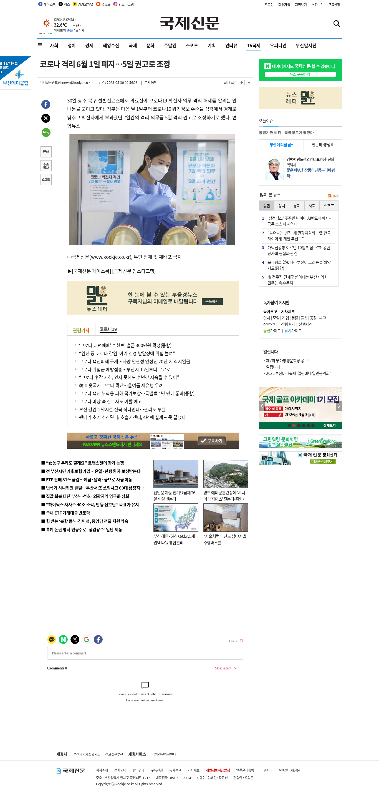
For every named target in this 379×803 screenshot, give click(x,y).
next (339, 406)
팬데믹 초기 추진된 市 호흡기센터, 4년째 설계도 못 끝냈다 (132, 417)
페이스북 (49, 4)
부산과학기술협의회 (86, 754)
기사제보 (193, 770)
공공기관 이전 (270, 133)
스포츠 (192, 45)
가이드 (272, 330)
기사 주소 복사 (46, 166)
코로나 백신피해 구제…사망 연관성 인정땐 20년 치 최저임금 (134, 361)
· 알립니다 (271, 367)
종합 (266, 205)
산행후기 (288, 324)
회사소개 (102, 770)
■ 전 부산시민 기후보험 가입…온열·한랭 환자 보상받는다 (91, 471)
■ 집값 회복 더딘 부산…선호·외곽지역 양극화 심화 (85, 496)
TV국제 (254, 45)
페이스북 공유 (46, 105)
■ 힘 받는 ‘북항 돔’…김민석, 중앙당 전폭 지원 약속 (84, 521)
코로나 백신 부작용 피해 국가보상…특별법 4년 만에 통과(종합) (136, 393)
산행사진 (305, 324)
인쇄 (46, 152)
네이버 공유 (46, 133)
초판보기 (318, 4)
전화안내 (120, 770)
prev (262, 406)
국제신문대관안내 (164, 754)
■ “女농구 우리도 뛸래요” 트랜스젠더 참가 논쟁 (82, 463)
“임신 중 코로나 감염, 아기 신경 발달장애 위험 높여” (127, 353)
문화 (150, 45)
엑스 (67, 4)
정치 (72, 45)
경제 (89, 45)
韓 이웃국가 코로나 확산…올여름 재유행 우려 (121, 385)
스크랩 (46, 180)
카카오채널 (85, 4)
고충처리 (266, 770)
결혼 (294, 317)
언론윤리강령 (245, 770)
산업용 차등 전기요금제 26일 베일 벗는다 (174, 496)
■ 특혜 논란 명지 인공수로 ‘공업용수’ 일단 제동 (81, 529)
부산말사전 (306, 45)
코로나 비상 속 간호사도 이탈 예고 (110, 401)
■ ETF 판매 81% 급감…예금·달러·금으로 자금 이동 (86, 479)
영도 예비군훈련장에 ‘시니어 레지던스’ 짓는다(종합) (224, 496)
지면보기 (301, 4)
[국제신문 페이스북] (91, 270)
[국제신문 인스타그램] (134, 270)
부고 (322, 317)
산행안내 (270, 324)
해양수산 (111, 45)
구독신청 (334, 4)
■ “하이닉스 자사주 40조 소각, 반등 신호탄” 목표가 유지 (90, 504)
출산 (303, 317)
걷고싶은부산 (114, 754)
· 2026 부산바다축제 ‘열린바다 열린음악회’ (296, 373)
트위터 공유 (46, 119)
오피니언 (278, 45)
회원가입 (284, 4)
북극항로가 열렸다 (299, 133)
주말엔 (170, 45)
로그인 (269, 4)
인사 (266, 317)
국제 (133, 45)
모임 (276, 317)
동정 (313, 317)
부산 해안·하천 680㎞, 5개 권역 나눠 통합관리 (174, 539)
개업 (285, 317)
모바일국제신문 (289, 770)
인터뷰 (231, 45)
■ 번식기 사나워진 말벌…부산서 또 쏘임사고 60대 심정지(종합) (96, 488)
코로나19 (108, 329)
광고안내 (139, 770)
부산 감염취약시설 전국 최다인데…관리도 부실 (122, 409)
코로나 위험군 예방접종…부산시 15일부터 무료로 (125, 369)
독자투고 (175, 770)
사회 (54, 45)
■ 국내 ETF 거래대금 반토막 (65, 513)
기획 (212, 45)
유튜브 (105, 4)
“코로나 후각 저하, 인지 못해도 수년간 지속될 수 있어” (129, 377)
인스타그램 (125, 4)
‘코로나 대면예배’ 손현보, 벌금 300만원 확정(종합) (125, 345)
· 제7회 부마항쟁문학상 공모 (285, 360)
